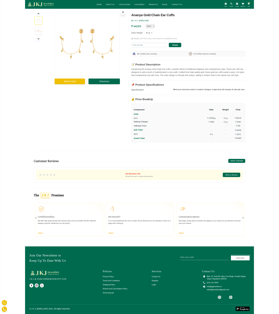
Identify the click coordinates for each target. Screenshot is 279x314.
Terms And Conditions (111, 281)
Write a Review (237, 161)
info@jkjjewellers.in (233, 286)
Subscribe (240, 258)
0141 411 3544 (232, 283)
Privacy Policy (108, 277)
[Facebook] (31, 285)
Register (155, 281)
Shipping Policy (109, 285)
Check (175, 45)
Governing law (108, 293)
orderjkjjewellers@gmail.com (237, 290)
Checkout (104, 81)
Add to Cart (70, 81)
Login (154, 285)
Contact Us (156, 277)
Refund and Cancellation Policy (115, 289)
